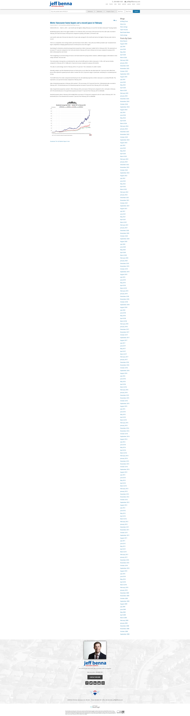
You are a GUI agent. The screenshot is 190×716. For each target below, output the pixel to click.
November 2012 (124, 497)
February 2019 (124, 291)
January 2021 (124, 228)
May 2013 (123, 480)
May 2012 (123, 513)
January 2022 (124, 195)
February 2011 (124, 554)
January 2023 (124, 162)
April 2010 (123, 582)
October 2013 (124, 466)
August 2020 (123, 241)
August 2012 (123, 505)
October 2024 (124, 104)
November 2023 (124, 134)
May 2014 (123, 447)
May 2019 (123, 282)
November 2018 (124, 299)
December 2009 (124, 593)
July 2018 (122, 310)
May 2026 (123, 52)
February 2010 (124, 587)
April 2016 (123, 384)
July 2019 (122, 277)
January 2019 (124, 293)
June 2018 (123, 313)
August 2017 (123, 340)
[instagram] (103, 683)
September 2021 (124, 206)
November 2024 (124, 101)
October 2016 (124, 368)
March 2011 (123, 552)
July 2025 (122, 79)
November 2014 (124, 431)
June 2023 (123, 148)
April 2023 (123, 153)
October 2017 (124, 335)
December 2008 (124, 626)
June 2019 (123, 280)
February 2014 (124, 455)
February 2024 (124, 126)
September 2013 (124, 469)
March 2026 (123, 57)
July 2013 (122, 475)
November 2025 (124, 68)
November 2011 (124, 530)
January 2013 (124, 491)
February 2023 (124, 159)
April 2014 (123, 450)
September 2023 (124, 140)
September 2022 (124, 173)
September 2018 (124, 304)
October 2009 (124, 598)
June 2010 (123, 576)
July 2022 (122, 178)
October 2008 (124, 631)
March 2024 (123, 123)
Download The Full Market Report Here (60, 141)
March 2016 (123, 387)
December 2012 (124, 494)
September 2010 (124, 568)
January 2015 (124, 425)
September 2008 (124, 634)
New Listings (123, 27)
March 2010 (123, 585)
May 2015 (123, 414)
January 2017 (124, 359)
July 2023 (122, 145)
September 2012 (124, 502)
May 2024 (123, 118)
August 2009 (123, 604)
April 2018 (123, 318)
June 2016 (123, 379)
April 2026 (123, 55)
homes (111, 4)
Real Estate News (125, 32)
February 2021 (124, 225)
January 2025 (124, 96)
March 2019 (123, 288)
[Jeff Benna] (61, 7)
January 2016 (124, 392)
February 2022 (124, 192)
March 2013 (123, 486)
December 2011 (124, 527)
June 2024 (123, 115)
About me (123, 24)
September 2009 (124, 601)
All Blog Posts (124, 21)
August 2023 (123, 142)
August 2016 (123, 373)
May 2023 (123, 151)
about (133, 4)
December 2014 (124, 428)
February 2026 (124, 60)
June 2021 (123, 214)
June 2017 (123, 346)
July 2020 (122, 244)
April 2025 (123, 88)
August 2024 (123, 110)
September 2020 (124, 239)
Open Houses (124, 29)
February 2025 (124, 93)
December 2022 (124, 164)
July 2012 (122, 508)
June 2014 (123, 444)
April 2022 (123, 186)
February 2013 (124, 488)
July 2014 (122, 442)
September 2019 (124, 272)
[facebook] (87, 683)
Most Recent (123, 41)
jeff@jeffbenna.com (118, 700)
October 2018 (124, 302)
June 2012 (123, 510)
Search (136, 11)
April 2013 (123, 483)
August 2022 (123, 175)
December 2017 (124, 329)
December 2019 (124, 263)
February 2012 (124, 521)
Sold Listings (123, 35)
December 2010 (124, 560)
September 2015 (124, 403)
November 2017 (124, 332)
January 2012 (124, 524)
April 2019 (123, 285)
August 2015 (123, 406)
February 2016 (124, 390)
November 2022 (124, 167)
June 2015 (123, 412)
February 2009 (124, 620)
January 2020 (124, 261)
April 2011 (123, 549)
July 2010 (122, 574)
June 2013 (123, 477)
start (107, 4)
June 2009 (123, 609)
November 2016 (124, 365)
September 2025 (124, 74)
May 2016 (123, 381)
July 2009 (122, 607)
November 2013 (124, 464)
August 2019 (123, 274)
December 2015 (124, 395)
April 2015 (123, 417)
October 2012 (124, 499)
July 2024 (122, 112)
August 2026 (123, 44)
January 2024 (124, 129)
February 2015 (124, 423)
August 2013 (123, 472)
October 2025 (124, 71)
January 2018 (124, 326)
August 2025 (123, 77)
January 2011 (124, 557)
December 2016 (124, 362)
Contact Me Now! (95, 677)
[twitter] (91, 683)
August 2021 (123, 208)
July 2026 (122, 46)
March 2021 (123, 222)
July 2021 (122, 211)
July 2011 (122, 541)
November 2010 (124, 563)
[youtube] (99, 683)
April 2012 (123, 516)
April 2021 (123, 219)
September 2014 (124, 436)
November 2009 (124, 596)
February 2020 (124, 258)
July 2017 (122, 343)
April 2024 (123, 120)
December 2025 (124, 66)
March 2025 (123, 90)
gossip (129, 4)
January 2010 (124, 590)
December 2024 (124, 99)
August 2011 (123, 538)
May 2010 (123, 579)
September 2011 (124, 535)
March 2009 (123, 617)
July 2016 (122, 376)
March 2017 (123, 354)
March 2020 (123, 255)
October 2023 (124, 137)
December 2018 (124, 296)
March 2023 (123, 156)
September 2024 (124, 107)
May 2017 (123, 348)
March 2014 (123, 453)
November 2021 (124, 200)
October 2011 (124, 532)
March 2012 (123, 519)
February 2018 (124, 324)
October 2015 (124, 401)
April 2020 (123, 252)
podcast (124, 4)
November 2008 (124, 628)
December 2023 (124, 131)
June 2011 (123, 543)
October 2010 (124, 565)
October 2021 (124, 203)
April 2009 (123, 615)
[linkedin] (95, 683)
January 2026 (124, 63)
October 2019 (124, 269)
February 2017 (124, 357)
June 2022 (123, 181)
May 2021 (123, 217)
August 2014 (123, 439)
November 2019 (124, 266)
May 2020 (123, 250)
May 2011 (123, 546)
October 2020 (124, 236)
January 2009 (124, 623)
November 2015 (124, 398)
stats (115, 4)
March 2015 (123, 420)
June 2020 (123, 247)
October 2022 (124, 170)
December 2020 (124, 230)
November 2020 (124, 233)
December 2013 (124, 461)
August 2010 (123, 571)
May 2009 (123, 612)
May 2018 (123, 315)
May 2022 (123, 184)
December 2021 (124, 197)
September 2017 (124, 337)
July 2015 (122, 409)
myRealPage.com (95, 707)
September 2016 (124, 370)
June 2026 (123, 49)
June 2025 (123, 82)
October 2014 (124, 434)
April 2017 (123, 351)
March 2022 (123, 189)
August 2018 (123, 307)
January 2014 (124, 458)
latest (119, 4)
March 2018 (123, 321)
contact (138, 4)
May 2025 (123, 85)
